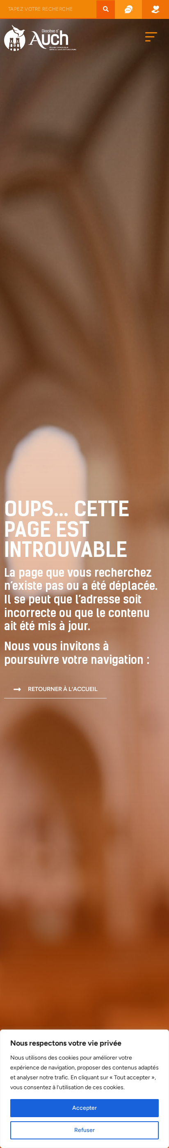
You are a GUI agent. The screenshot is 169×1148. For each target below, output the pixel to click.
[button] (120, 38)
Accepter (84, 1107)
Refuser (84, 1130)
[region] (84, 1089)
